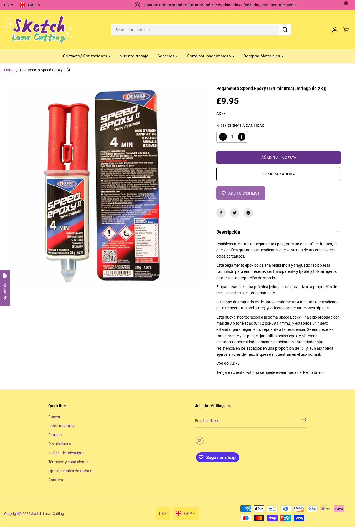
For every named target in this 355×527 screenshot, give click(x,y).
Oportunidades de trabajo (70, 471)
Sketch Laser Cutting (47, 513)
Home (9, 70)
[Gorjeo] (234, 213)
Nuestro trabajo (134, 56)
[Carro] (346, 30)
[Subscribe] (304, 421)
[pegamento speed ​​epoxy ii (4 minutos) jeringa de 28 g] (105, 186)
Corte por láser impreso (209, 56)
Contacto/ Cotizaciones (85, 56)
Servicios (167, 56)
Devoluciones (59, 444)
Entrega (55, 435)
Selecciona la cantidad (240, 125)
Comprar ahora (278, 174)
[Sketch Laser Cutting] (38, 29)
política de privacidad (66, 453)
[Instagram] (346, 3)
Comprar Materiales (262, 56)
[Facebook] (221, 213)
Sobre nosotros (61, 426)
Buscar (54, 417)
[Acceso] (335, 30)
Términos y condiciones (68, 462)
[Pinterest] (248, 213)
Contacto (56, 480)
